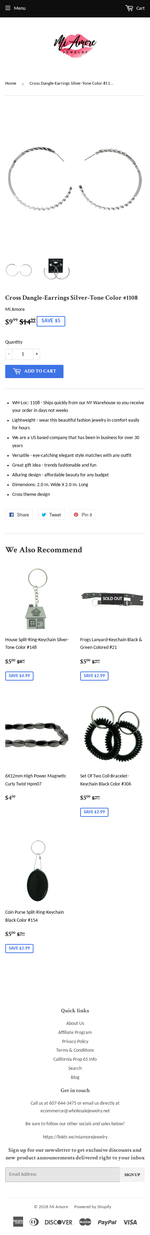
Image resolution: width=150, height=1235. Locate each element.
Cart (140, 8)
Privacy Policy (75, 1041)
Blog (75, 1077)
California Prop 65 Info (75, 1059)
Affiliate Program (75, 1032)
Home (10, 83)
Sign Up (132, 1175)
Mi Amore (59, 1207)
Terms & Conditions (75, 1050)
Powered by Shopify (92, 1207)
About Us (75, 1023)
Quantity (13, 342)
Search (75, 1068)
